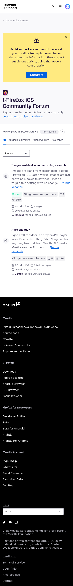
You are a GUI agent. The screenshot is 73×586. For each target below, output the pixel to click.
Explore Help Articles (17, 351)
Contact (8, 580)
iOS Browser (11, 390)
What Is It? (10, 467)
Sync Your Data (13, 479)
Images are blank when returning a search (39, 165)
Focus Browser (12, 396)
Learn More (36, 74)
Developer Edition (14, 416)
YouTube (10, 522)
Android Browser (14, 383)
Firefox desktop (13, 377)
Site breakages (42, 265)
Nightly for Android (15, 440)
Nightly (7, 434)
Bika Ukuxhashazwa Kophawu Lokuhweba (30, 327)
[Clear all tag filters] (62, 131)
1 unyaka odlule (42, 215)
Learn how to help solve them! (23, 116)
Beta (6, 422)
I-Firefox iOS (22, 206)
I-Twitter (8, 339)
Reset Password (13, 473)
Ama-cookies (11, 574)
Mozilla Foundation (20, 534)
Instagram (16, 522)
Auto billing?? (21, 229)
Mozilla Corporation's (24, 530)
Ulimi (6, 505)
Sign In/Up (10, 461)
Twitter (4, 522)
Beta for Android (14, 428)
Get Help (8, 485)
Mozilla (11, 305)
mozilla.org (10, 556)
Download (9, 371)
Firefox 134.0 (49, 132)
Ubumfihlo (10, 568)
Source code (11, 333)
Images (38, 206)
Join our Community (16, 345)
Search (53, 6)
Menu (60, 6)
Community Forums (17, 20)
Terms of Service (14, 562)
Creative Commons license (43, 547)
